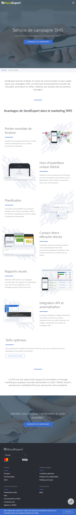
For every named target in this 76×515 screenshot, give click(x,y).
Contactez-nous (9, 502)
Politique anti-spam (46, 480)
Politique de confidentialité (48, 477)
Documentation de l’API (12, 499)
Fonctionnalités (9, 477)
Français (7, 455)
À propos (7, 473)
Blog (41, 492)
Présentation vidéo (10, 492)
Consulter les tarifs (15, 356)
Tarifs (6, 480)
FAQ (5, 495)
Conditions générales (46, 473)
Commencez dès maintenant (38, 42)
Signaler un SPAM (10, 505)
